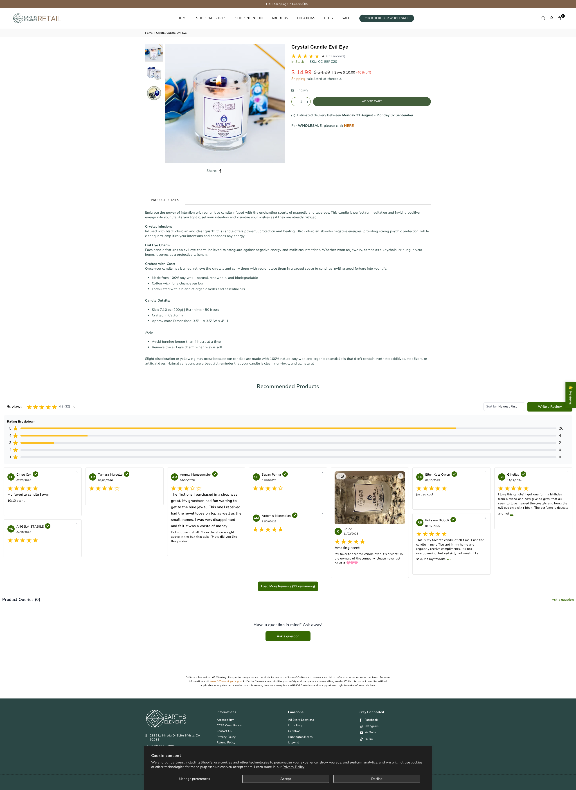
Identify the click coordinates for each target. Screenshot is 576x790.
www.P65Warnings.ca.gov (225, 681)
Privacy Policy (293, 767)
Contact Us (224, 731)
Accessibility (225, 720)
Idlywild (293, 743)
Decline (376, 779)
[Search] (543, 18)
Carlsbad (294, 731)
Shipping (298, 78)
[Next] (278, 103)
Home (149, 33)
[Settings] (551, 18)
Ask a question (563, 600)
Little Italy (295, 725)
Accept (285, 779)
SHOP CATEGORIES (211, 18)
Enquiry (301, 90)
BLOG (328, 18)
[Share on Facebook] (220, 170)
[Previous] (172, 103)
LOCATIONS (306, 18)
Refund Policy (226, 743)
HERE (349, 125)
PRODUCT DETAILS (165, 200)
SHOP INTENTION (249, 18)
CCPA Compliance (229, 725)
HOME (182, 18)
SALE (346, 18)
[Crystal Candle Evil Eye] (154, 73)
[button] (560, 18)
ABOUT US (280, 18)
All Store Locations (301, 720)
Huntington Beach (300, 737)
